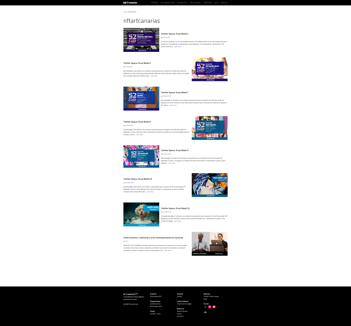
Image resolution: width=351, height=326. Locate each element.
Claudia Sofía (167, 96)
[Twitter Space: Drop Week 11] (141, 214)
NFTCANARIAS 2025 (168, 3)
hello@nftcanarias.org (130, 304)
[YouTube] (214, 306)
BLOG (216, 3)
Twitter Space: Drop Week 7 (174, 92)
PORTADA (154, 3)
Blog (205, 299)
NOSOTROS (208, 3)
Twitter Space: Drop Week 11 (175, 208)
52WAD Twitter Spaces (211, 296)
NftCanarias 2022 (156, 306)
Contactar (180, 316)
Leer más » (178, 46)
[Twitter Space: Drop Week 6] (210, 69)
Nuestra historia (182, 311)
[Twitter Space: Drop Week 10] (210, 185)
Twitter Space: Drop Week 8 (137, 121)
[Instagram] (209, 306)
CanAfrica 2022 (155, 304)
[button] (201, 2)
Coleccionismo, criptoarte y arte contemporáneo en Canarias (153, 237)
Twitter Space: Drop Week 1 (174, 33)
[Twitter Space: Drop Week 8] (210, 128)
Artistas (179, 296)
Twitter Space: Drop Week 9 (174, 150)
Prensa (179, 314)
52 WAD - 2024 (155, 314)
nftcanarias (166, 37)
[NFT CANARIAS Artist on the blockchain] (130, 3)
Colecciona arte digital (184, 304)
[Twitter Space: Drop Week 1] (141, 40)
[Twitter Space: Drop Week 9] (141, 156)
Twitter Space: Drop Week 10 (137, 178)
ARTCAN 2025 (182, 3)
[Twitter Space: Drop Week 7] (141, 98)
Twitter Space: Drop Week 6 (137, 63)
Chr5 (127, 241)
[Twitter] (205, 306)
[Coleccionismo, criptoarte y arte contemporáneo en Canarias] (210, 244)
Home (125, 12)
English (224, 3)
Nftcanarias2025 (156, 296)
